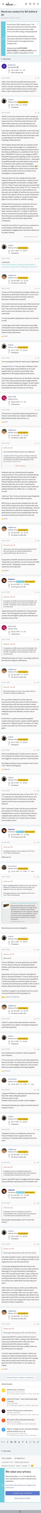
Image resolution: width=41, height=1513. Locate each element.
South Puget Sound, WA (18, 587)
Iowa (32, 871)
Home (24, 1466)
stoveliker (16, 1393)
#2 (38, 113)
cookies (20, 1476)
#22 (38, 1203)
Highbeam (15, 1414)
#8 (38, 541)
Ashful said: (6, 448)
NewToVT (10, 1422)
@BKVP (13, 366)
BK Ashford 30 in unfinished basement (20, 1420)
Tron (14, 1424)
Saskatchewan (15, 404)
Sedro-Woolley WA (17, 72)
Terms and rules (21, 1462)
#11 (38, 682)
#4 (38, 288)
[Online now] (6, 400)
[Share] (35, 78)
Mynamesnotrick (12, 1392)
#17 (38, 1019)
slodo (8, 1403)
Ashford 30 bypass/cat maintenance (20, 1410)
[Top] (29, 1466)
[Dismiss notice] (37, 24)
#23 (38, 1244)
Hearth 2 (20, 1458)
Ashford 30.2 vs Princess (16, 1390)
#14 (38, 842)
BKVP (14, 1435)
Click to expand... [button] (20, 466)
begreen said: (7, 954)
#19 (38, 1090)
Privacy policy (8, 1466)
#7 (38, 443)
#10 (38, 639)
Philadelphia (15, 107)
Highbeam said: (8, 597)
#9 (38, 592)
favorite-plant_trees (13, 1433)
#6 (38, 410)
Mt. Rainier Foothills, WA (18, 283)
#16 (38, 950)
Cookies (7, 1458)
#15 (38, 877)
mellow (15, 1405)
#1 (38, 78)
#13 (38, 791)
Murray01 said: (8, 545)
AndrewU (6, 18)
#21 (38, 1162)
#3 (38, 258)
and (12, 997)
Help (18, 1466)
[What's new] (34, 4)
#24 (38, 1324)
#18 (38, 1049)
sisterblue (10, 1412)
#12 (38, 750)
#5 (38, 358)
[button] (3, 4)
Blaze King (21, 1392)
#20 (38, 1130)
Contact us (7, 1462)
